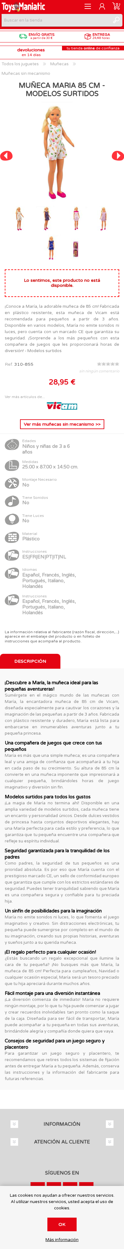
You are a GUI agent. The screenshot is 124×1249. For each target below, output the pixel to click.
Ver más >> (62, 424)
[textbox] (56, 20)
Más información (62, 1240)
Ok (62, 1224)
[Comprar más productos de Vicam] (62, 409)
